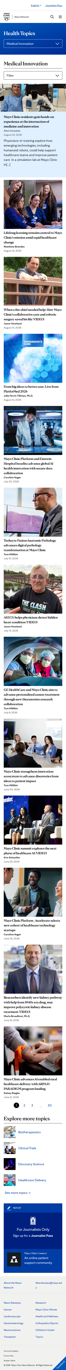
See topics (16, 1193)
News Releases (12, 1302)
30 (50, 1105)
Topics (39, 1336)
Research (41, 1302)
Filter (10, 75)
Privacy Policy (9, 1356)
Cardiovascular (12, 1316)
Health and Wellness (47, 1316)
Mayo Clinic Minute (46, 1309)
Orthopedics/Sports (47, 1323)
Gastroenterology (13, 1323)
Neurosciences (12, 1330)
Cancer (8, 1309)
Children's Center (45, 1330)
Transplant (10, 1336)
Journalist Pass (53, 5)
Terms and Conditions (11, 1351)
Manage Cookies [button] (9, 1360)
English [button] (35, 5)
